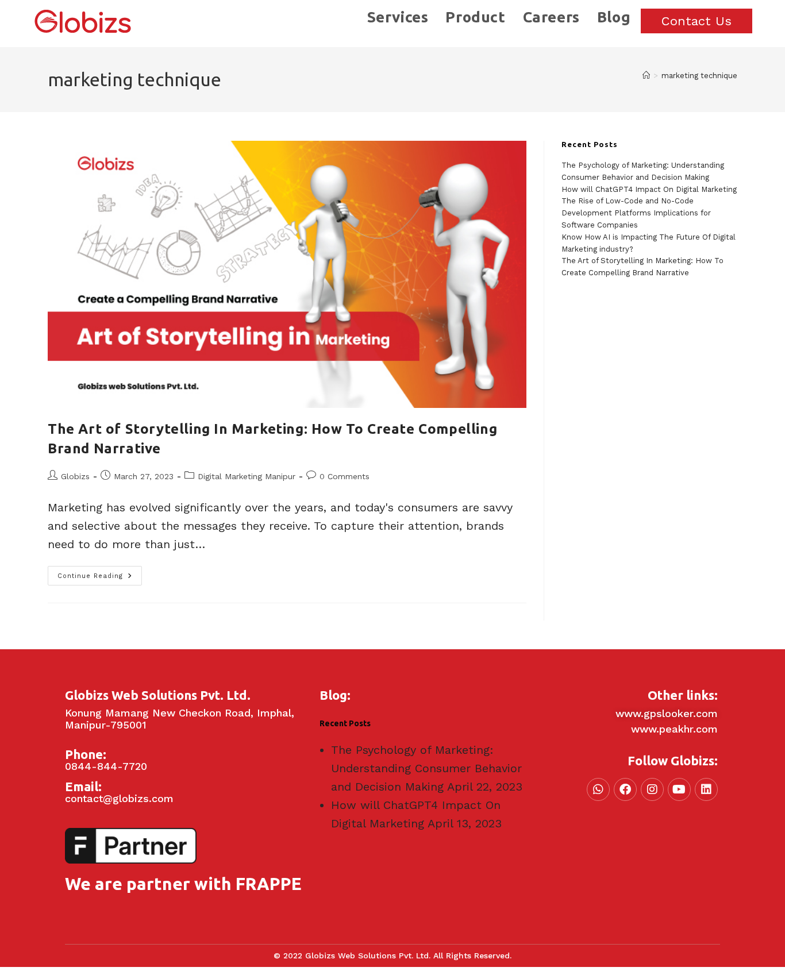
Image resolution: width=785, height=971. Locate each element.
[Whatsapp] (598, 789)
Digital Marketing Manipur (246, 476)
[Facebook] (625, 789)
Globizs (75, 476)
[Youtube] (679, 789)
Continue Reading (99, 573)
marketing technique (699, 75)
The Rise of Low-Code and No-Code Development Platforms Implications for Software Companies (636, 212)
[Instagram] (652, 789)
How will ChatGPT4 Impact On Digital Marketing (649, 189)
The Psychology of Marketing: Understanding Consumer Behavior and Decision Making (426, 768)
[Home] (646, 75)
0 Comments (345, 476)
